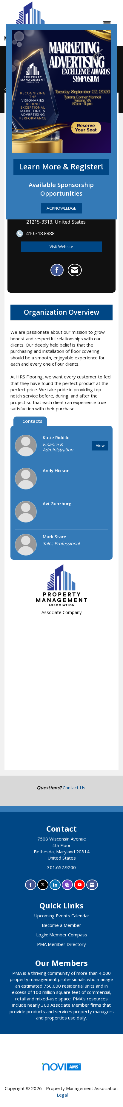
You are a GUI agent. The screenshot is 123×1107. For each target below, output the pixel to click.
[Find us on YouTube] (79, 885)
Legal (62, 1095)
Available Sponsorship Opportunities (61, 188)
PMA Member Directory (61, 944)
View (100, 445)
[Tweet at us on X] (42, 885)
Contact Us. (74, 788)
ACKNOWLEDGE (61, 208)
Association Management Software (61, 1074)
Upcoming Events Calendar (61, 916)
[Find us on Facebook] (30, 885)
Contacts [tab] (32, 421)
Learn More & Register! (61, 166)
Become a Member (61, 925)
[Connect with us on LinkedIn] (55, 885)
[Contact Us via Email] (92, 885)
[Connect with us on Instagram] (67, 885)
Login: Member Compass (61, 935)
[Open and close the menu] (87, 23)
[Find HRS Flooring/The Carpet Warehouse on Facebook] (57, 270)
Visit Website (61, 246)
